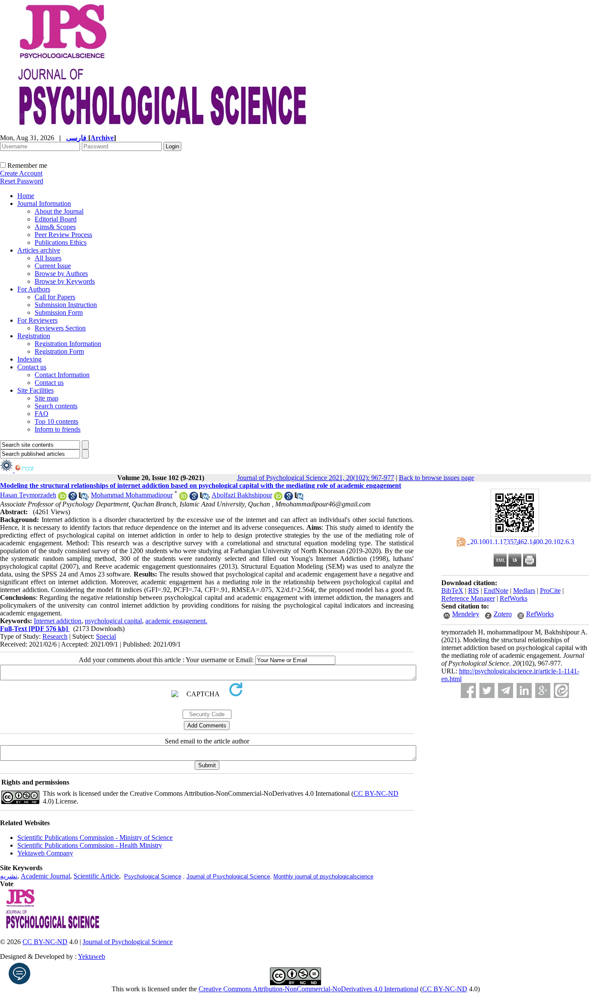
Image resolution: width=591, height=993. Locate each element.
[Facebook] (468, 690)
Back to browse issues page (436, 477)
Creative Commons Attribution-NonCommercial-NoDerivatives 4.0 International (308, 989)
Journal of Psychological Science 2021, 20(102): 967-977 (315, 477)
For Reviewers (37, 320)
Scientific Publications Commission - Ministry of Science (95, 837)
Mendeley (465, 614)
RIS (473, 590)
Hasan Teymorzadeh (28, 495)
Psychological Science (152, 876)
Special (106, 636)
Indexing (29, 359)
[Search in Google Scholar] (72, 498)
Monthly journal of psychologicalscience (323, 876)
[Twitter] (487, 690)
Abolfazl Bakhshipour (242, 495)
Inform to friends (57, 429)
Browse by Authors (61, 273)
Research (54, 636)
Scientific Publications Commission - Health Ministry (89, 845)
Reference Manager (468, 598)
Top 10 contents (56, 421)
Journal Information (44, 203)
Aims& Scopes (55, 227)
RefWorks (513, 598)
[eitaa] (561, 690)
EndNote (496, 590)
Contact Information (62, 374)
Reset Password (21, 181)
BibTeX (452, 590)
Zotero (503, 614)
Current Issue (53, 265)
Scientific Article (96, 876)
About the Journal (59, 211)
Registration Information (68, 343)
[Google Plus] (542, 690)
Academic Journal (45, 876)
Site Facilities (35, 390)
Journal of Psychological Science (228, 876)
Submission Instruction (66, 304)
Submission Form (59, 312)
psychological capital (113, 621)
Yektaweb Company (45, 853)
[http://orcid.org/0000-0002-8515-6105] (183, 498)
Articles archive (38, 250)
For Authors (33, 289)
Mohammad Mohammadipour (132, 495)
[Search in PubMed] (83, 498)
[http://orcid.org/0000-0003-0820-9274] (278, 498)
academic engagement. (176, 621)
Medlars (524, 590)
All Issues (48, 258)
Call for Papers (55, 297)
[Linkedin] (524, 690)
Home (25, 195)
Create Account (21, 173)
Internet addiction (57, 621)
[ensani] (7, 470)
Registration (33, 336)
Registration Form (59, 351)
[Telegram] (505, 690)
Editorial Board (56, 219)
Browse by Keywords (65, 281)
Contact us (31, 367)
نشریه (8, 876)
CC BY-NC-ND (444, 989)
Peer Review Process (63, 234)
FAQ (41, 413)
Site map (46, 398)
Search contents (56, 406)
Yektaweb (91, 956)
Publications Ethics (61, 242)
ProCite (550, 590)
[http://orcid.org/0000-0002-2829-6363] (62, 498)
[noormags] (32, 470)
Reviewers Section (60, 328)
